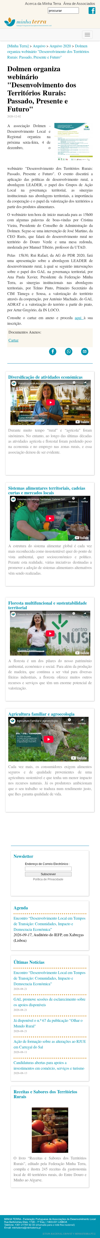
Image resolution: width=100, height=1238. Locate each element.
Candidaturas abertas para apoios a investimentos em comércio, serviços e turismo (49, 1065)
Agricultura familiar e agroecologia (41, 714)
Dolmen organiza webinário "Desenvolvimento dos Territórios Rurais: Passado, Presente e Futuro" (48, 51)
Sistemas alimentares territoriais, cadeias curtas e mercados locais (46, 490)
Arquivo (39, 45)
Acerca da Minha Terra (43, 3)
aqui (79, 317)
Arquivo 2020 (60, 45)
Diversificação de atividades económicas (45, 377)
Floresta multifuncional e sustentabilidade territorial (47, 605)
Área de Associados (79, 3)
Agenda (21, 907)
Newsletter (23, 856)
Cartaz (13, 340)
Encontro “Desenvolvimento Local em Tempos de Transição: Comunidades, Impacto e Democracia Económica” (49, 923)
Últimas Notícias (29, 962)
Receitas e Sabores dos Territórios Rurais (45, 1094)
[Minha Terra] (18, 45)
